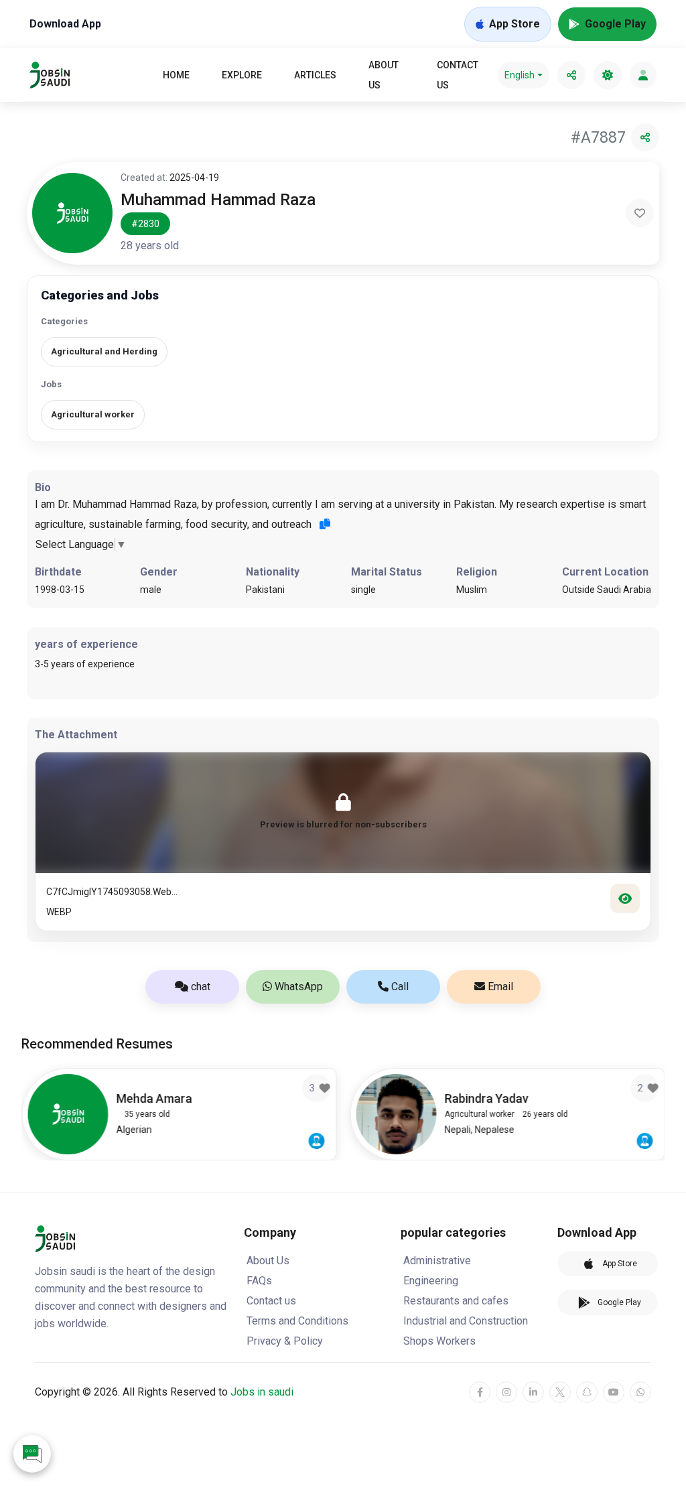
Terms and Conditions (297, 1320)
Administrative (437, 1260)
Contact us (457, 75)
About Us (383, 75)
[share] (571, 75)
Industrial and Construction (465, 1320)
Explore (242, 75)
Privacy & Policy (285, 1341)
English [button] (519, 75)
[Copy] (325, 524)
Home (176, 75)
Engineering (430, 1280)
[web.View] (625, 898)
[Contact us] (32, 1454)
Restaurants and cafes (455, 1300)
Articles (315, 75)
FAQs (259, 1280)
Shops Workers (439, 1341)
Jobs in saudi (261, 1392)
